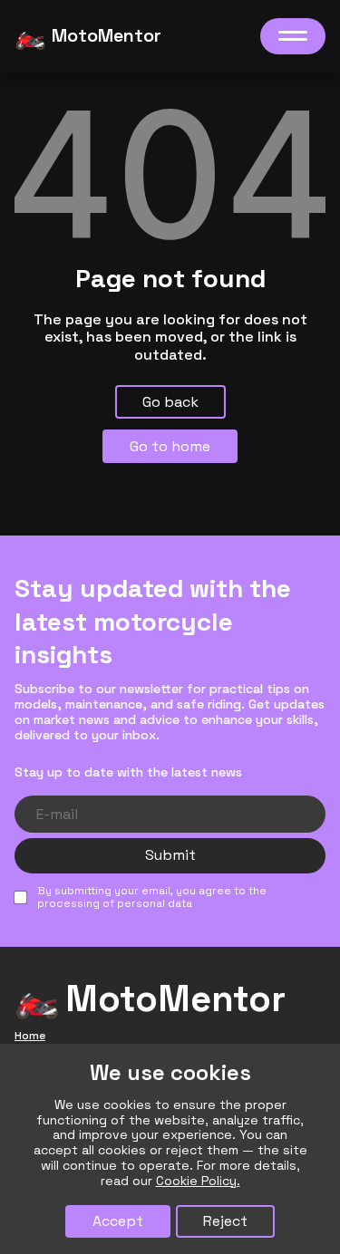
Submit (170, 854)
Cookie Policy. (198, 1180)
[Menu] (292, 36)
